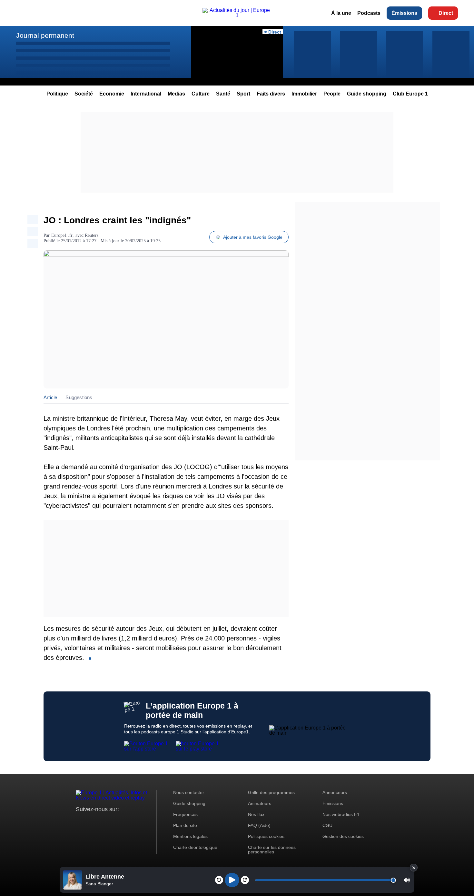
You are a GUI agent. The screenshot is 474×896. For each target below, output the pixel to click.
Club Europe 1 (410, 93)
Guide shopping (366, 93)
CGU (327, 825)
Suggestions (78, 397)
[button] (406, 880)
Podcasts (368, 13)
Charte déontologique (195, 847)
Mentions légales (190, 836)
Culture (201, 93)
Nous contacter (188, 792)
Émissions (404, 13)
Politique (57, 93)
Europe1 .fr (62, 235)
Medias (176, 93)
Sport (243, 93)
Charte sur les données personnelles (272, 849)
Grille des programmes (271, 792)
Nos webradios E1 (341, 814)
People (332, 93)
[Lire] (232, 880)
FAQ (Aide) (259, 825)
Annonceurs (334, 792)
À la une (341, 13)
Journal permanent (45, 35)
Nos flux (256, 814)
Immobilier (304, 93)
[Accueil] (237, 15)
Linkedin (135, 821)
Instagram (91, 821)
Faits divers (271, 93)
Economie (111, 93)
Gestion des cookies (343, 836)
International (146, 93)
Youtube (113, 821)
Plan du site (185, 825)
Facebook (102, 821)
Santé (223, 93)
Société (83, 93)
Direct (446, 13)
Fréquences (185, 814)
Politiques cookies (266, 836)
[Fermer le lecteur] (414, 867)
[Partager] (32, 219)
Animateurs (259, 803)
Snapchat (124, 821)
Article (50, 397)
